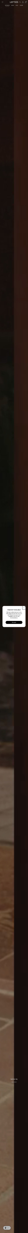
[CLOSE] (24, 608)
